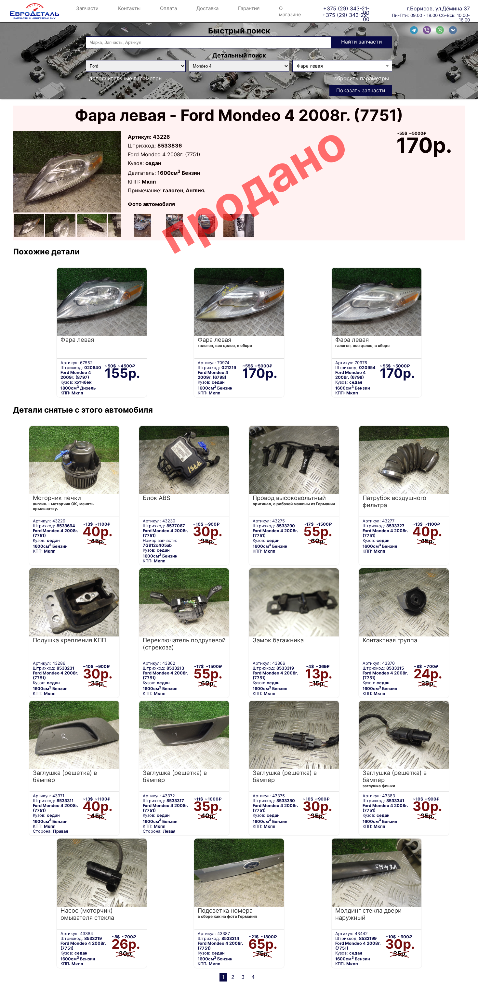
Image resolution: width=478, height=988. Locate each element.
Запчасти (87, 8)
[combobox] (342, 66)
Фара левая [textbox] (310, 66)
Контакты (129, 8)
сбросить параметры (361, 78)
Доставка (207, 8)
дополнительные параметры (126, 78)
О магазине (290, 11)
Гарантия (248, 8)
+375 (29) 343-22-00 (345, 15)
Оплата (168, 8)
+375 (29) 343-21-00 (346, 8)
